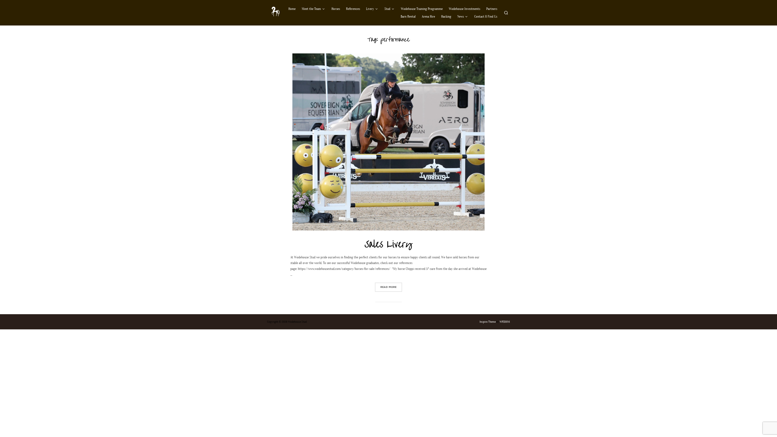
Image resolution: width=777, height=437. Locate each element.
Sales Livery (388, 244)
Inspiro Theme (488, 322)
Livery (370, 9)
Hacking (446, 16)
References (353, 9)
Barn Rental (408, 16)
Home (292, 9)
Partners (491, 9)
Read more (391, 287)
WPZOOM (505, 322)
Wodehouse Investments (464, 9)
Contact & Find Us (485, 16)
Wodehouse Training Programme (422, 9)
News (460, 16)
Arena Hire (428, 16)
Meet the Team (311, 9)
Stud (387, 9)
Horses (335, 9)
